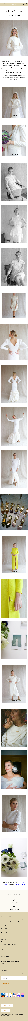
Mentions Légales (8, 1000)
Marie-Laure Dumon (20, 884)
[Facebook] (1, 932)
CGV (2, 963)
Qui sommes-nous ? (6, 942)
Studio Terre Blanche (9, 1014)
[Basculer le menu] (1, 4)
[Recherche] (5, 4)
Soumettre (6, 983)
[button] (11, 116)
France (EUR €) (6, 1005)
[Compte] (23, 4)
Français (4, 1010)
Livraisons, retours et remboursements (10, 961)
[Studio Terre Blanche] (14, 4)
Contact (3, 959)
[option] (14, 102)
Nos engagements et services (8, 944)
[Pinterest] (6, 932)
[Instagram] (4, 932)
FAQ (2, 949)
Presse (2, 947)
